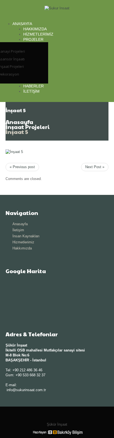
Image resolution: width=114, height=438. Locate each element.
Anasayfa (22, 24)
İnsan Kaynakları (26, 236)
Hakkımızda (35, 29)
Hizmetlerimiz (38, 34)
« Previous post (22, 167)
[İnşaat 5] (14, 152)
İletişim (31, 91)
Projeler (33, 39)
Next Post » (94, 167)
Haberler (33, 86)
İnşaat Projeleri (28, 127)
